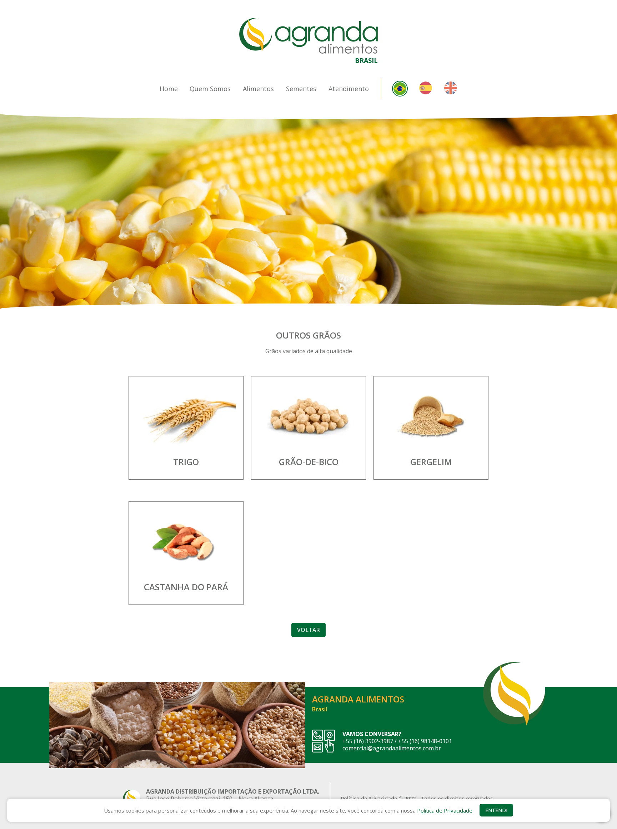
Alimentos (258, 88)
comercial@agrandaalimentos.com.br (391, 748)
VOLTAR (308, 630)
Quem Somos (210, 88)
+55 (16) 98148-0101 (425, 741)
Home (169, 88)
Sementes (301, 88)
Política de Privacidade (444, 810)
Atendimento (348, 88)
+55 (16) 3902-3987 (367, 741)
